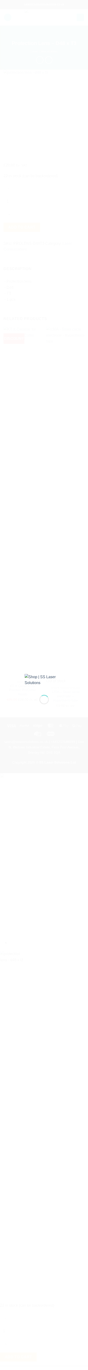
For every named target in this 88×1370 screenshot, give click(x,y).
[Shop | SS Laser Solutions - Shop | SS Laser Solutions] (44, 681)
